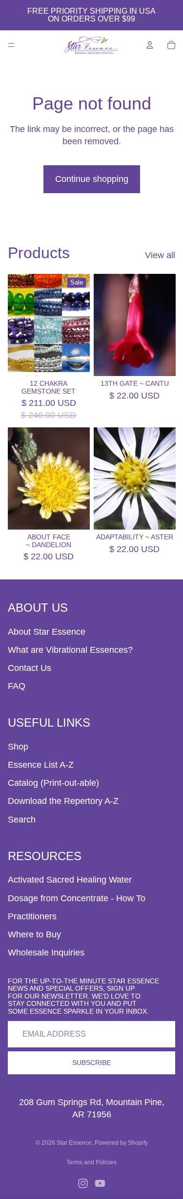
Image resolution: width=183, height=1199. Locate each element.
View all (160, 255)
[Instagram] (83, 1183)
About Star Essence (46, 632)
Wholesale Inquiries (46, 952)
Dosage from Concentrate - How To (76, 898)
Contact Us (29, 668)
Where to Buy (34, 934)
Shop (18, 747)
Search (22, 819)
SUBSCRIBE (91, 1062)
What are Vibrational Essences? (70, 650)
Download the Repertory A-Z (63, 801)
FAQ (16, 686)
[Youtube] (100, 1183)
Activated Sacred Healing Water (70, 880)
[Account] (150, 45)
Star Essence (74, 1142)
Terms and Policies (91, 1162)
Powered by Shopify (121, 1142)
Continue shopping (91, 179)
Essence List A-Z (41, 765)
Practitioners (32, 916)
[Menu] (11, 45)
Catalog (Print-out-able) (53, 783)
